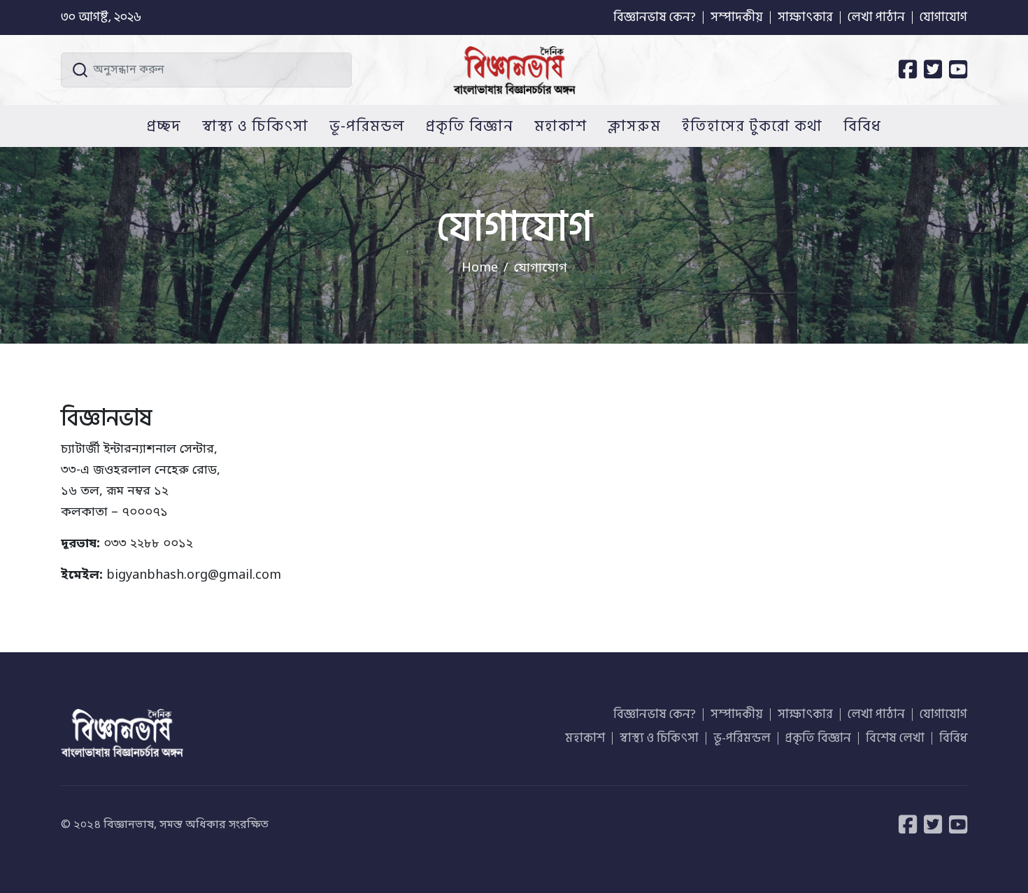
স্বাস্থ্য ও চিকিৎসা (255, 126)
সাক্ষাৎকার (805, 17)
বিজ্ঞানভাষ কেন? (654, 17)
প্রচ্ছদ (164, 126)
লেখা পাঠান (876, 17)
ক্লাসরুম (634, 126)
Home (480, 268)
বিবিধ (862, 126)
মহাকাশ (560, 126)
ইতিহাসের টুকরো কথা (752, 126)
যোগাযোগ (943, 17)
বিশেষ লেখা (895, 738)
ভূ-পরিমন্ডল (367, 126)
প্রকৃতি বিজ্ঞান (469, 126)
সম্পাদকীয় (737, 17)
